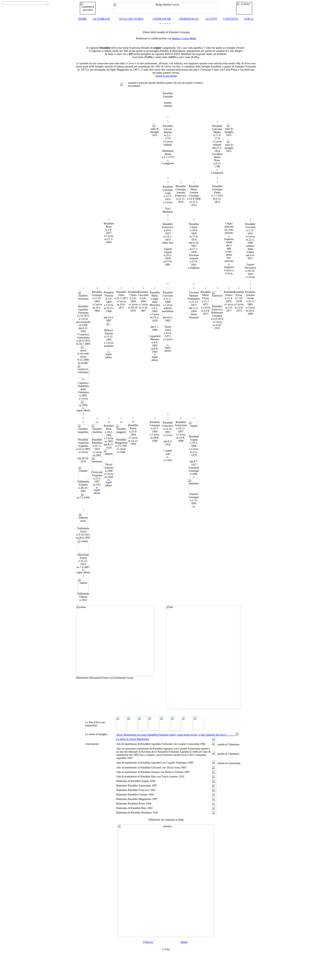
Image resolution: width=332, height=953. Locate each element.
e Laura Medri (188, 38)
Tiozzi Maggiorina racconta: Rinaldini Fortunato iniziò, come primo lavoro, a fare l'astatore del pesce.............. (176, 734)
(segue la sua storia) (166, 75)
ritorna (184, 942)
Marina (176, 38)
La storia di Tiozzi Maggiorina (132, 739)
